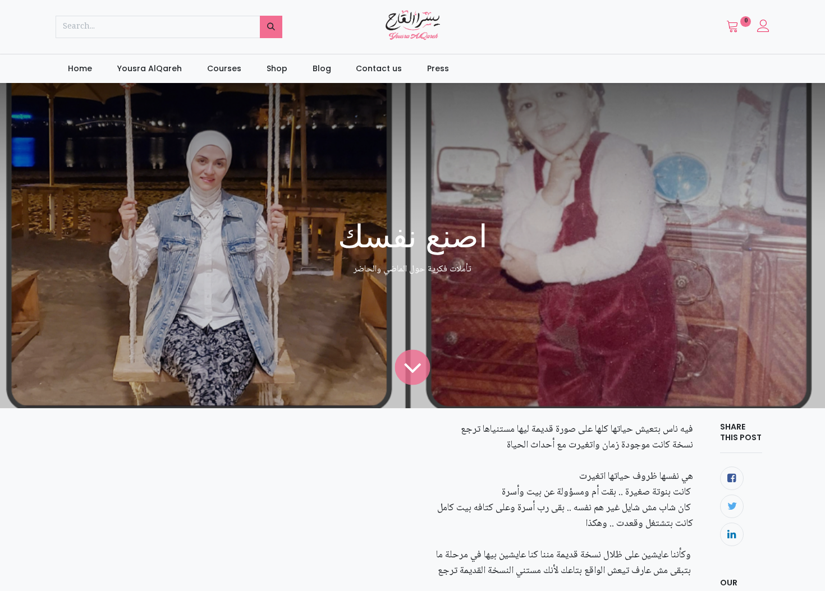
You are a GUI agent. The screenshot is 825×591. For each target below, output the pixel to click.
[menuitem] (80, 69)
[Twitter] (732, 506)
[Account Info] (763, 28)
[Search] (271, 27)
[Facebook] (732, 478)
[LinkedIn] (732, 534)
